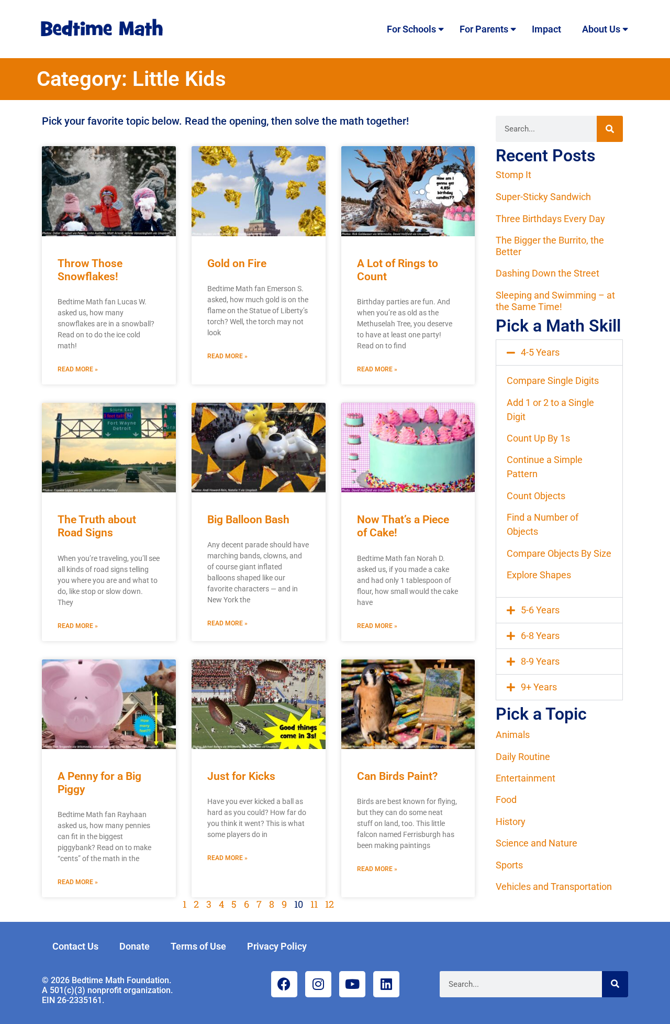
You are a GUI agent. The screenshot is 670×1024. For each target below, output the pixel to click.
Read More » (78, 369)
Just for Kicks (241, 776)
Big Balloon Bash (248, 519)
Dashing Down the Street (547, 273)
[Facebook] (284, 984)
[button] (559, 352)
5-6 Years (540, 609)
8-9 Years (540, 661)
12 (329, 904)
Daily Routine (523, 756)
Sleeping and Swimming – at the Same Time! (555, 301)
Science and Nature (536, 843)
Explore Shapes (539, 574)
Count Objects (536, 495)
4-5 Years (540, 352)
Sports (509, 865)
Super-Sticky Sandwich (543, 196)
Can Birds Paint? (397, 776)
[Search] (610, 129)
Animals (513, 734)
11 (314, 904)
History (511, 821)
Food (506, 799)
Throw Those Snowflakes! (90, 270)
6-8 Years (540, 635)
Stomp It (513, 174)
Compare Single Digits (553, 380)
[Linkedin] (386, 984)
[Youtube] (352, 984)
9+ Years (539, 686)
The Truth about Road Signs (97, 526)
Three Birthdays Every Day (550, 218)
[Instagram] (318, 984)
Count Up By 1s (538, 438)
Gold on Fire (236, 263)
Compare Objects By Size (559, 553)
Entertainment (525, 778)
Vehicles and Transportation (554, 886)
